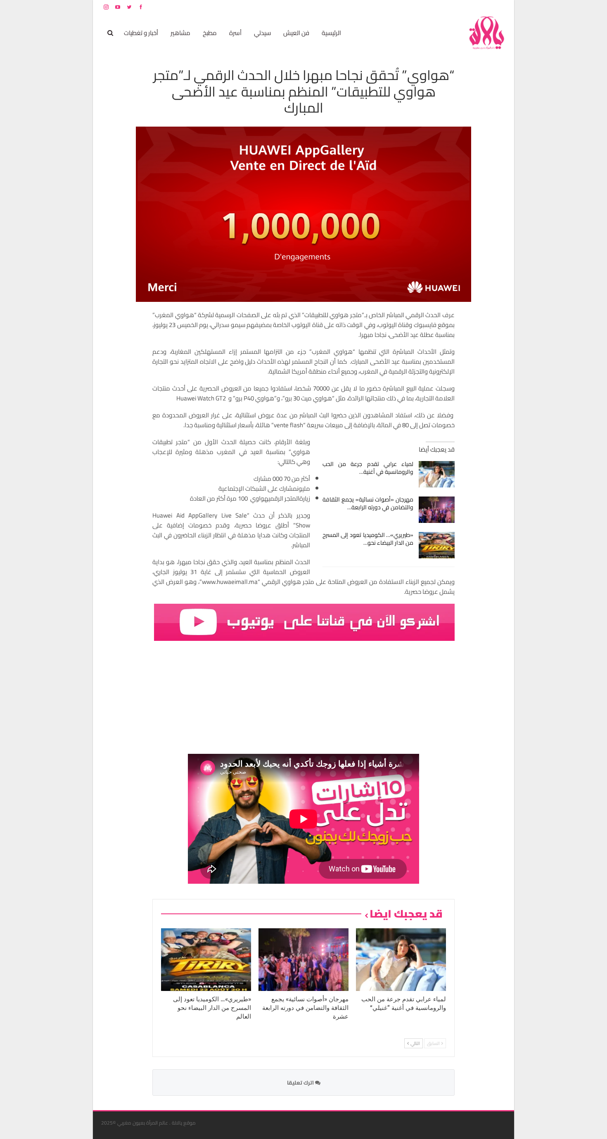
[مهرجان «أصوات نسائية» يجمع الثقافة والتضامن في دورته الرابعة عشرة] (437, 510)
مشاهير (180, 33)
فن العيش (296, 33)
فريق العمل (476, 7)
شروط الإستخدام (426, 7)
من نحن (499, 7)
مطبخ (210, 33)
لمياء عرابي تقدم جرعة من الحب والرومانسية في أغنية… (368, 468)
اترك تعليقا (301, 1082)
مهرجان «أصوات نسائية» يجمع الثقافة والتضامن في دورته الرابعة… (368, 503)
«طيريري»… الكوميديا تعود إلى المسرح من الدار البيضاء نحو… (368, 538)
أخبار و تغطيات (141, 33)
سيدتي (262, 33)
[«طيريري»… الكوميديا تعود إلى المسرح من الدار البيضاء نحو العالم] (437, 545)
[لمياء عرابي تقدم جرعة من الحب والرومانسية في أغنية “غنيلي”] (437, 474)
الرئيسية (331, 33)
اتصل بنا (453, 7)
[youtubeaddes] (304, 621)
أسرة (235, 33)
